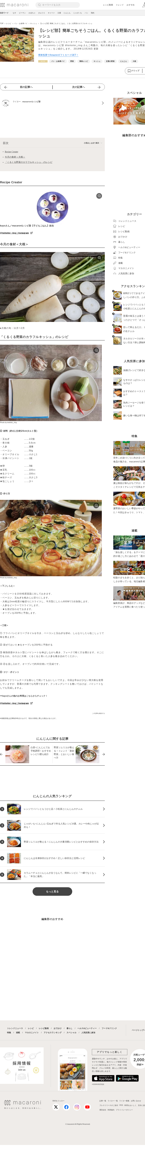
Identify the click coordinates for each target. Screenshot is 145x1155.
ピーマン (22, 13)
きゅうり (41, 13)
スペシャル (71, 1032)
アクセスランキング (53, 1032)
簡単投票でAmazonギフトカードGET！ (58, 55)
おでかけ (58, 1028)
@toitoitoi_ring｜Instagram (14, 233)
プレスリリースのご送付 (108, 1105)
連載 (18, 1032)
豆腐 (59, 13)
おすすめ (131, 5)
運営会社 (102, 1110)
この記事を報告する (98, 713)
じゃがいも (77, 13)
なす (14, 13)
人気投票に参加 (88, 1032)
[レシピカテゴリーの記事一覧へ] (43, 61)
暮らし (69, 1028)
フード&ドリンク (109, 1028)
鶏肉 (92, 13)
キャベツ (51, 13)
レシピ (31, 1028)
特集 (9, 1032)
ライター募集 (124, 1101)
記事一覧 (102, 1101)
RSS (121, 1105)
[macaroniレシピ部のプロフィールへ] (52, 103)
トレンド (120, 5)
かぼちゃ (32, 13)
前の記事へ (26, 87)
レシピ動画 (108, 5)
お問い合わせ (136, 1101)
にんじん (67, 13)
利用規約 (111, 1110)
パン (86, 13)
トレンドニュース (15, 1028)
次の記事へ (78, 87)
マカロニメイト (32, 1032)
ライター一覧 (113, 1101)
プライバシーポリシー (124, 1110)
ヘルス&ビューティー (87, 1028)
